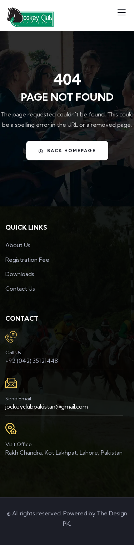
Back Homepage (71, 150)
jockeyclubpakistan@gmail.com (46, 406)
